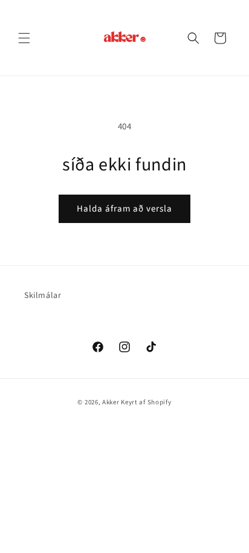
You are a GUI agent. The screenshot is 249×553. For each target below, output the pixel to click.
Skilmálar (42, 295)
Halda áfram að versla (124, 208)
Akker (111, 402)
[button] (24, 38)
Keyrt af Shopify (146, 402)
